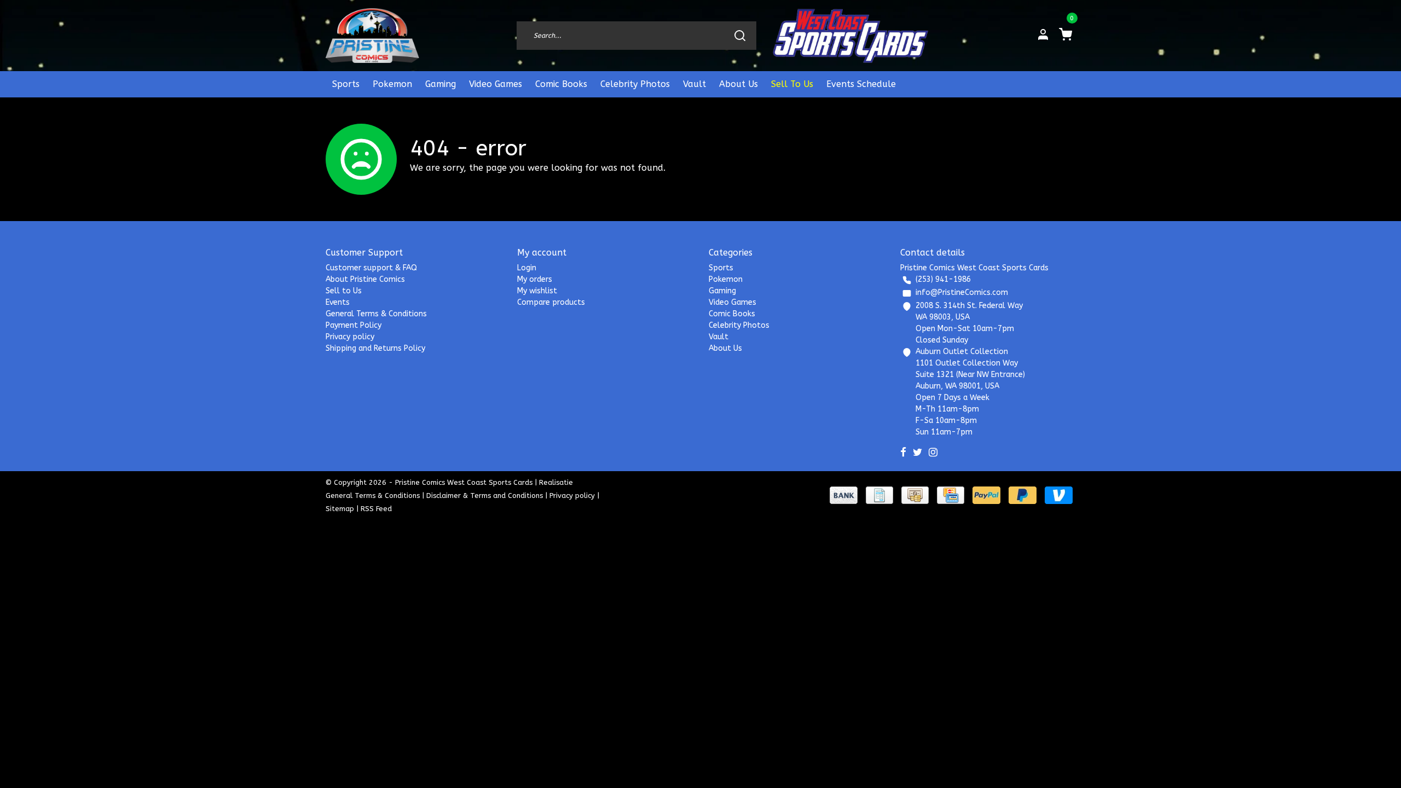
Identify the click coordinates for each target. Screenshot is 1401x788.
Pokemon (392, 84)
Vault (694, 84)
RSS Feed (376, 509)
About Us (738, 84)
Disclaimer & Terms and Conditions (484, 495)
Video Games (495, 84)
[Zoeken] (740, 35)
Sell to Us (344, 291)
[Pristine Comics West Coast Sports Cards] (372, 35)
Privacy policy (350, 336)
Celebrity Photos (635, 84)
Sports (346, 84)
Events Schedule (861, 84)
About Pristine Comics (365, 279)
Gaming (440, 84)
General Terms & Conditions (376, 313)
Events (338, 302)
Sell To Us (792, 84)
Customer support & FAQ (371, 268)
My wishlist (537, 291)
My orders (534, 279)
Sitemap (340, 509)
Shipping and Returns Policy (375, 348)
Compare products (551, 302)
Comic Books (561, 84)
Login (526, 268)
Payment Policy (353, 325)
